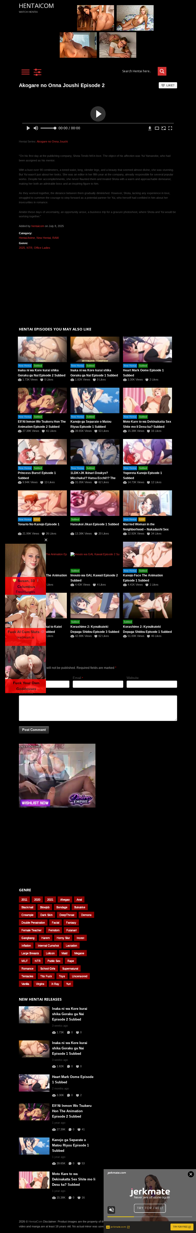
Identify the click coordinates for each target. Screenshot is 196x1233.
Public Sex (53, 960)
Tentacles (27, 976)
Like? (170, 85)
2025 (22, 247)
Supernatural (70, 968)
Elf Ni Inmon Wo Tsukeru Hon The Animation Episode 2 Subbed (72, 1111)
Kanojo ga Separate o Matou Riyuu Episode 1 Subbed (70, 1145)
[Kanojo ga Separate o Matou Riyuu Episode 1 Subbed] (95, 400)
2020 (37, 899)
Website (133, 678)
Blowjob (45, 907)
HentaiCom (36, 5)
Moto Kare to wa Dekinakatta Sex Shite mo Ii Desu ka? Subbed (73, 1179)
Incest (80, 937)
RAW (55, 237)
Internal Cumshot (48, 945)
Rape (70, 960)
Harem (45, 937)
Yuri (68, 983)
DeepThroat (66, 914)
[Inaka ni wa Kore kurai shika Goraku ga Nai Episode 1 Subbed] (95, 349)
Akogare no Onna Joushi (52, 141)
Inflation (26, 945)
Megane (79, 953)
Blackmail (27, 907)
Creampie (27, 914)
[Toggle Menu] (25, 71)
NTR (29, 247)
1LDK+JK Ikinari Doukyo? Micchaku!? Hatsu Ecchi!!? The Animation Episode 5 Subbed (93, 478)
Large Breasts (30, 953)
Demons (86, 914)
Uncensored (79, 976)
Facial (55, 922)
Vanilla (25, 983)
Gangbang (27, 937)
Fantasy (71, 922)
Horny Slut (63, 937)
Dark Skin (46, 914)
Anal (79, 899)
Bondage (61, 907)
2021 (50, 899)
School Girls (47, 968)
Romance (27, 968)
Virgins (40, 983)
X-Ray (55, 983)
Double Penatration (33, 922)
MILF (24, 960)
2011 (24, 899)
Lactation (71, 945)
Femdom (53, 930)
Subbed (38, 365)
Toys (62, 976)
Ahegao (65, 899)
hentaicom (37, 226)
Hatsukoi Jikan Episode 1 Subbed (94, 524)
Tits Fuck (46, 976)
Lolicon (50, 953)
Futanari (71, 930)
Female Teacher (31, 930)
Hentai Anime (27, 237)
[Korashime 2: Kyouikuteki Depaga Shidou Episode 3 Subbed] (95, 605)
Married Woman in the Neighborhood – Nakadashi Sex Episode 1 (146, 529)
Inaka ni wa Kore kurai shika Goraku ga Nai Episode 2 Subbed (69, 1014)
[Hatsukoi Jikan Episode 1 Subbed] (95, 503)
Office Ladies (42, 247)
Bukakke (79, 907)
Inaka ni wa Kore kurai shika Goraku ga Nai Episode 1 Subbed (69, 1048)
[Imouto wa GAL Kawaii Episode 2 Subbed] (95, 554)
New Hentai (43, 237)
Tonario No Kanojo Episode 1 (38, 524)
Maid (64, 953)
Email (77, 678)
